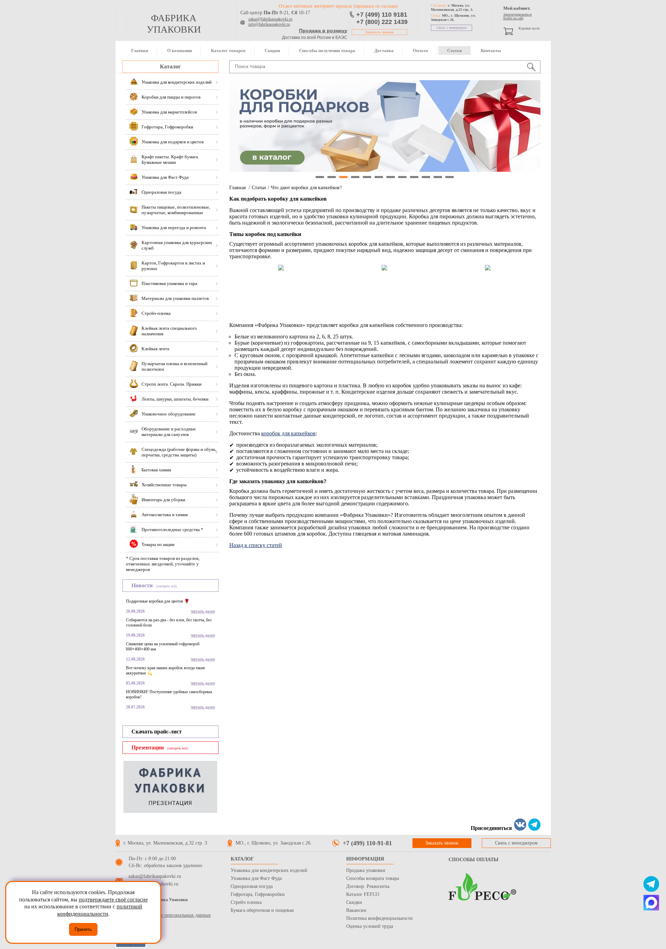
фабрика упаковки (174, 23)
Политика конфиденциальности (379, 918)
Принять (83, 929)
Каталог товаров (228, 50)
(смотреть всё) (166, 586)
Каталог (170, 66)
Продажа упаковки (365, 870)
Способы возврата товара (372, 878)
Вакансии (356, 910)
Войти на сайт (513, 18)
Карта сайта (128, 908)
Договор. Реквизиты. (368, 886)
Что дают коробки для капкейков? (306, 187)
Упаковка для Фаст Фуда (256, 878)
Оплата (420, 50)
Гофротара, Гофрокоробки (258, 894)
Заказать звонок (379, 32)
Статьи (454, 50)
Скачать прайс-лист (156, 731)
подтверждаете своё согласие (113, 899)
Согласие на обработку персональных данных (163, 915)
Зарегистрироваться (517, 14)
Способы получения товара (327, 50)
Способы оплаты (473, 859)
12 (449, 177)
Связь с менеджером (451, 28)
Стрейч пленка (246, 902)
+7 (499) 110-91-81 (367, 843)
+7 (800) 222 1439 (382, 21)
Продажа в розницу (323, 30)
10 (426, 177)
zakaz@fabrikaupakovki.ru (270, 19)
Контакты (491, 50)
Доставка (384, 50)
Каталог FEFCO (362, 894)
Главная (139, 50)
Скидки (272, 50)
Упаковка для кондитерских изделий (269, 870)
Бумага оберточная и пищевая (262, 910)
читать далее (203, 611)
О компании (179, 50)
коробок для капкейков (288, 433)
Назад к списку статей (255, 545)
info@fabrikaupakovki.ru (269, 24)
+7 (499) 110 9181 (381, 14)
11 (438, 177)
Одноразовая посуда (252, 886)
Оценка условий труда (369, 926)
